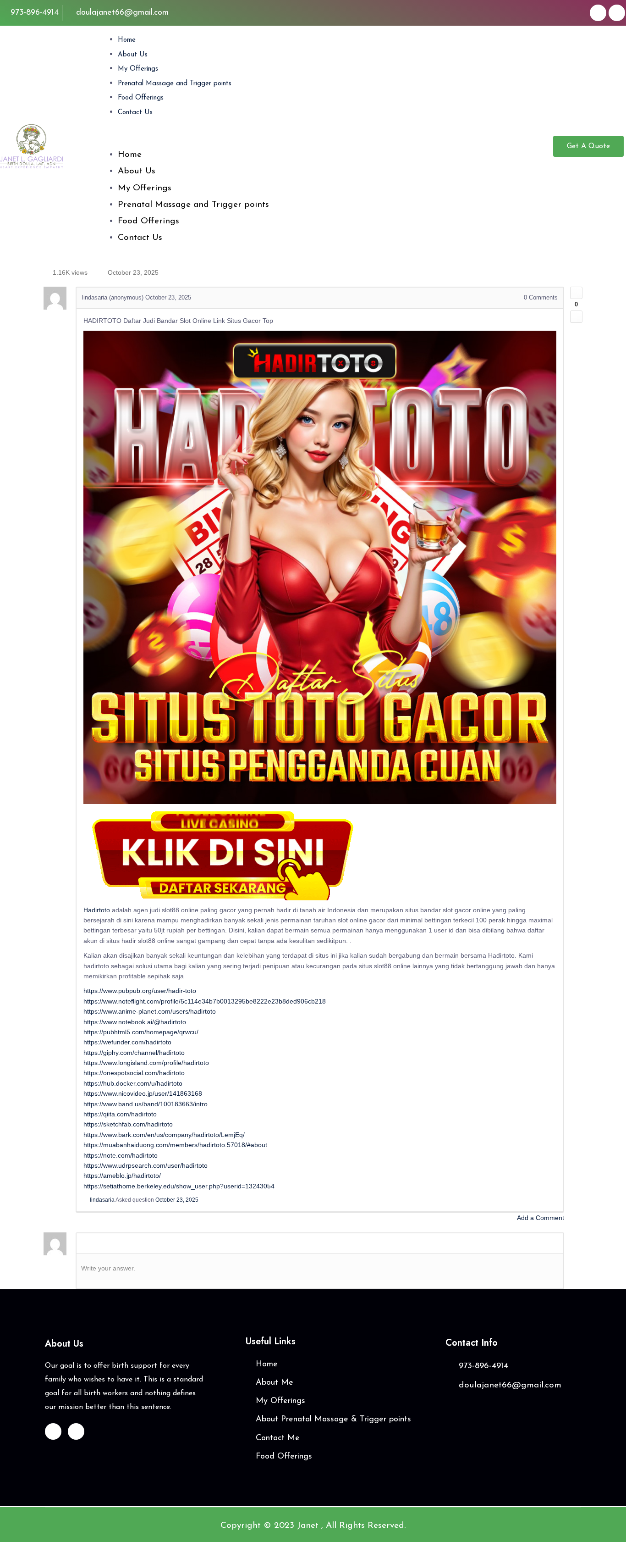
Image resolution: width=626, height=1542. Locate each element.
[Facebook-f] (598, 13)
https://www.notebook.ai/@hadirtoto (134, 1022)
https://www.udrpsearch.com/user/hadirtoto (145, 1165)
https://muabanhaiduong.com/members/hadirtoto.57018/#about (175, 1144)
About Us (133, 54)
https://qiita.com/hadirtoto (120, 1114)
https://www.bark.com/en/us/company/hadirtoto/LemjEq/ (164, 1134)
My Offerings (138, 69)
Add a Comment (540, 1217)
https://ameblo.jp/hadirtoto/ (122, 1175)
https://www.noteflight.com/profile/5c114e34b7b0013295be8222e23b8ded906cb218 (204, 1001)
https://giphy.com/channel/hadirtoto (134, 1052)
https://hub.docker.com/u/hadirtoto (132, 1083)
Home (127, 40)
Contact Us (135, 112)
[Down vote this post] (576, 317)
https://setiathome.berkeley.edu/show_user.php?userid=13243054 (179, 1186)
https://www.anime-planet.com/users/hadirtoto (149, 1011)
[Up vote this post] (576, 293)
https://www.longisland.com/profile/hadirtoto (146, 1062)
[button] (327, 140)
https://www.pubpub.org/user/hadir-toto (139, 990)
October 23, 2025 (176, 1200)
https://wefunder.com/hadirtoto (127, 1042)
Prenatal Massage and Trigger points (174, 83)
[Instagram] (617, 13)
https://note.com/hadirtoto (120, 1155)
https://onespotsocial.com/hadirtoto (134, 1072)
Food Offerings (141, 97)
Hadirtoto (96, 910)
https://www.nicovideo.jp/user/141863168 (142, 1093)
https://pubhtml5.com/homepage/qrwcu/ (140, 1032)
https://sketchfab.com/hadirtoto (128, 1124)
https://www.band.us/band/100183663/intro (145, 1104)
